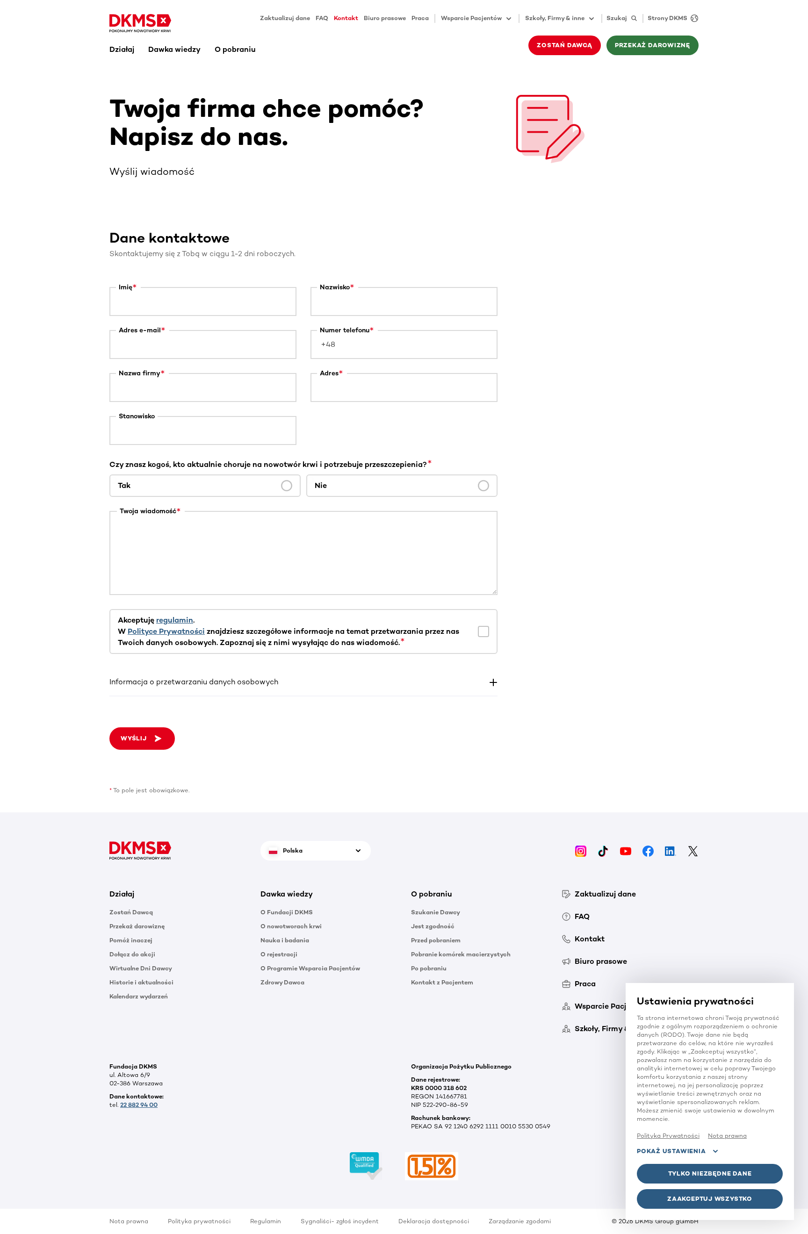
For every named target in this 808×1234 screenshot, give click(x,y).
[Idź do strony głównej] (140, 23)
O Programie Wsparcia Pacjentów (310, 968)
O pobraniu (235, 49)
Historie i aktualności (141, 982)
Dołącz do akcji (132, 954)
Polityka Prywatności (668, 1135)
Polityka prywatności (199, 1221)
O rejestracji (278, 954)
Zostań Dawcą (131, 912)
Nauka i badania (284, 940)
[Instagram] (580, 850)
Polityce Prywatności (166, 631)
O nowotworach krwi (291, 926)
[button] (303, 681)
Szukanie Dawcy (435, 912)
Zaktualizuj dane (285, 18)
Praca (420, 18)
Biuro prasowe (385, 18)
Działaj (121, 49)
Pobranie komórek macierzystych (461, 954)
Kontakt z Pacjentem (442, 982)
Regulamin (265, 1221)
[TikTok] (603, 850)
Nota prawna (128, 1221)
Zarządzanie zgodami (520, 1221)
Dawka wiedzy (174, 49)
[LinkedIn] (670, 850)
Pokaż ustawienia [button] (671, 1151)
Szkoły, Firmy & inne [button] (554, 18)
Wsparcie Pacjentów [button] (471, 18)
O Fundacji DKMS (286, 912)
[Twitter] (693, 850)
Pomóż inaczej (130, 940)
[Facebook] (648, 850)
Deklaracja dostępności (433, 1221)
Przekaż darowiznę (137, 926)
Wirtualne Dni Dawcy (140, 968)
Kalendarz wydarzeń (138, 996)
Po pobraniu (429, 968)
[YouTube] (625, 850)
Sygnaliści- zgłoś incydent (340, 1221)
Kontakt (346, 18)
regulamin (174, 620)
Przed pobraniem (436, 940)
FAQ (322, 18)
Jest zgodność (432, 926)
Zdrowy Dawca (282, 982)
